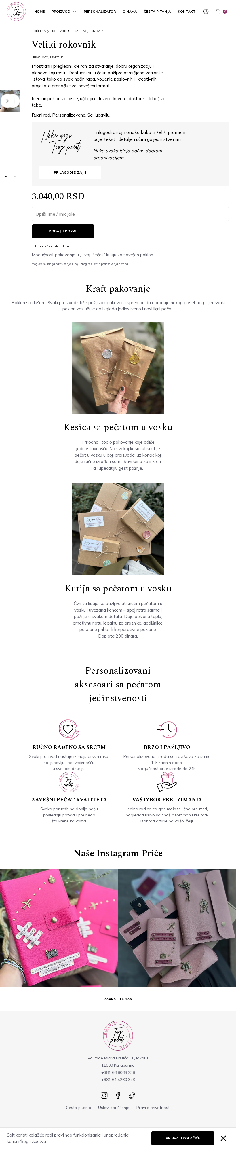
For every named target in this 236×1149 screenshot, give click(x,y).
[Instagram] (104, 1095)
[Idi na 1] (6, 176)
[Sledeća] (7, 101)
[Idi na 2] (15, 176)
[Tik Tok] (131, 1095)
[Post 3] (177, 928)
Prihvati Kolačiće (183, 1138)
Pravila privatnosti (153, 1107)
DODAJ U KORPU (63, 231)
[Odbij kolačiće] (223, 1138)
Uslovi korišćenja (114, 1107)
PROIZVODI (61, 11)
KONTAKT (186, 11)
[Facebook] (118, 1095)
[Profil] (207, 11)
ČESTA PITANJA (157, 11)
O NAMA (130, 11)
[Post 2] (59, 928)
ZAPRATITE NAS (118, 999)
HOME (39, 11)
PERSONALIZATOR (100, 11)
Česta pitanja (78, 1107)
